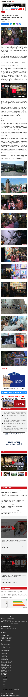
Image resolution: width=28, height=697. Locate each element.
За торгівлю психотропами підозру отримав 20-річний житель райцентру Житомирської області (13, 491)
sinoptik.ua (16, 689)
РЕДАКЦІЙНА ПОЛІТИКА (4, 675)
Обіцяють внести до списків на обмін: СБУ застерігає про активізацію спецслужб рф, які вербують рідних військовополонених (13, 512)
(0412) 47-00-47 (7, 628)
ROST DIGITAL (16, 695)
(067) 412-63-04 (16, 628)
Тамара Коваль (14, 623)
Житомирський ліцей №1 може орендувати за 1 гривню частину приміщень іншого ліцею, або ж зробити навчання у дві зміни (14, 425)
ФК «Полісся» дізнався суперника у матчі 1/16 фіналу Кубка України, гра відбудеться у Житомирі (12, 501)
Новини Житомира (6, 487)
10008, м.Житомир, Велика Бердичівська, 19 (16, 621)
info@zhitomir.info (10, 618)
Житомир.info (4, 368)
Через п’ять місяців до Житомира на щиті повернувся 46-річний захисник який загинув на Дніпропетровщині (15, 430)
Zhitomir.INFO (8, 693)
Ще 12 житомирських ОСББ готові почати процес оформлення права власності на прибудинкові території (14, 417)
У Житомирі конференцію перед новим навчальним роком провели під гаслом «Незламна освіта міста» (14, 496)
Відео (3, 451)
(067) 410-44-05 (7, 620)
